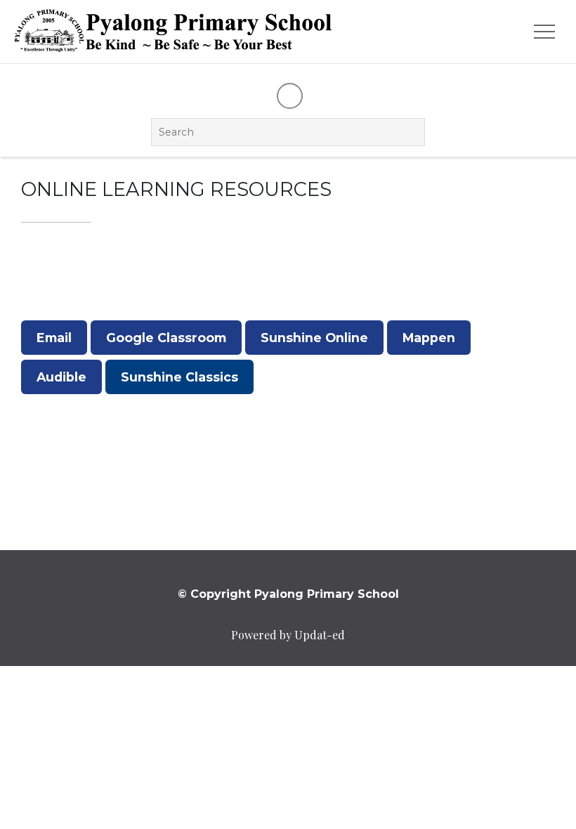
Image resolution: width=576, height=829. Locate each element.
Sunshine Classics (179, 377)
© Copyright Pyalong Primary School (288, 594)
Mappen (428, 337)
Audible (61, 377)
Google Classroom (166, 337)
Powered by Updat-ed (288, 634)
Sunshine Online (314, 337)
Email (54, 337)
